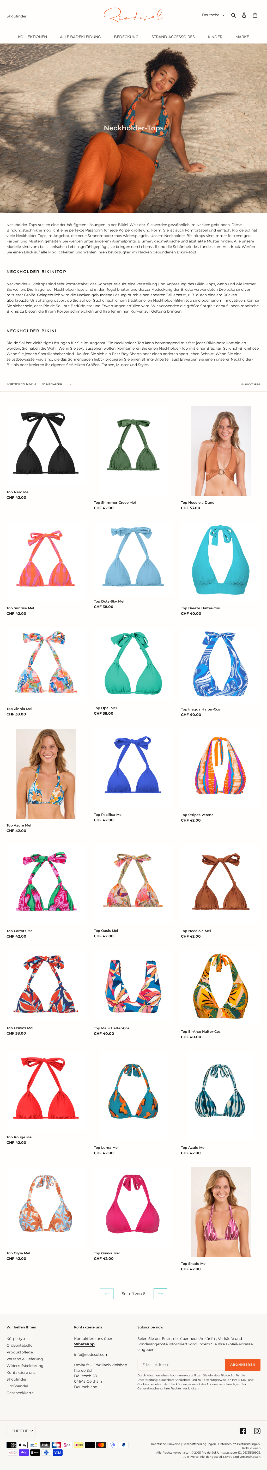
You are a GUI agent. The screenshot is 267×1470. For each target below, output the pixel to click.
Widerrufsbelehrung (25, 1365)
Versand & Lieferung (25, 1359)
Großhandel (17, 1386)
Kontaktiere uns (21, 1372)
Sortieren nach (21, 384)
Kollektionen (251, 1448)
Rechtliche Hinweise (165, 1444)
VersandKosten (249, 1457)
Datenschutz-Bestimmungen (239, 1444)
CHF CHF (19, 1431)
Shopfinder (17, 1379)
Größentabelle (19, 1345)
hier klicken (190, 1388)
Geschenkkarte (20, 1392)
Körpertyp (16, 1338)
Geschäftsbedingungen (199, 1444)
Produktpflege (20, 1352)
